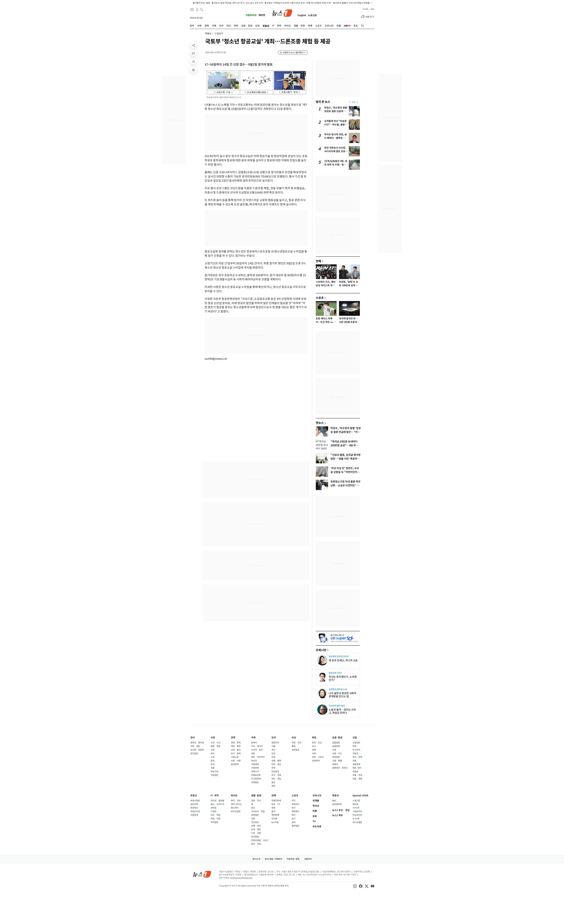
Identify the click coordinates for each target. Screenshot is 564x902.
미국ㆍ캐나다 (257, 746)
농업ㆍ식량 (236, 760)
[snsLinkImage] (355, 886)
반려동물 (255, 836)
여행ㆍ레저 (256, 826)
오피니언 (321, 650)
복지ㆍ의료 (236, 800)
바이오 (234, 795)
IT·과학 (215, 795)
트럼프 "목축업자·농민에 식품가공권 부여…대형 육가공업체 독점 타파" (270, 2)
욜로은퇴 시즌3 (335, 673)
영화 (273, 807)
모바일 (213, 807)
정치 (192, 737)
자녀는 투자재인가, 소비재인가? (342, 678)
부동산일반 (195, 800)
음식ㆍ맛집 (256, 844)
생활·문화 (256, 795)
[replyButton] (193, 53)
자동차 (355, 753)
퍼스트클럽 (357, 822)
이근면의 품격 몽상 (337, 705)
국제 (253, 737)
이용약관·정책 (293, 859)
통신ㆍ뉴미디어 (217, 804)
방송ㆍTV (275, 804)
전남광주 (275, 771)
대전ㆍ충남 (276, 764)
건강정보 (255, 822)
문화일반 (255, 815)
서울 (273, 746)
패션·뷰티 (356, 768)
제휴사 (335, 795)
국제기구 (255, 771)
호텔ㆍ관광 (357, 775)
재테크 (335, 764)
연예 (318, 261)
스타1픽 (355, 807)
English (302, 15)
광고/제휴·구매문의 (273, 859)
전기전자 (356, 750)
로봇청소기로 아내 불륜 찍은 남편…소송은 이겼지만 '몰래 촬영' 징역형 (345, 485)
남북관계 (316, 760)
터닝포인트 (357, 815)
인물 (212, 768)
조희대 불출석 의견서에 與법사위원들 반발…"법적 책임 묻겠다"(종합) (338, 2)
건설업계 (194, 815)
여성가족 (214, 771)
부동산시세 (195, 811)
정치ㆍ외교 (317, 742)
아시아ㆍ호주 (257, 750)
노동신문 (312, 15)
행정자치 (275, 742)
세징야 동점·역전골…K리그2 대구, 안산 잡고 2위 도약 (210, 2)
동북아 (254, 742)
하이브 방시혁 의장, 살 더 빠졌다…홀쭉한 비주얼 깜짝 (336, 138)
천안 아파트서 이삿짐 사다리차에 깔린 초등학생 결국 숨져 (336, 151)
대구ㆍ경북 (276, 775)
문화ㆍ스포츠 (318, 757)
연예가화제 (276, 800)
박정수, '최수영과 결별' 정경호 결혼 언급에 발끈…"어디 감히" (336, 111)
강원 (273, 757)
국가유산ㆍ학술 (258, 811)
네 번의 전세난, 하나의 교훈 (343, 660)
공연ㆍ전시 (256, 800)
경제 (233, 737)
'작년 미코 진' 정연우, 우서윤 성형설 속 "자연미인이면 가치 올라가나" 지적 (345, 472)
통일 (294, 746)
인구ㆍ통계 (236, 753)
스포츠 (320, 298)
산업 (354, 737)
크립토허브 (251, 15)
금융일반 (336, 742)
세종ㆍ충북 (276, 760)
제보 (372, 9)
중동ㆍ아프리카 (258, 757)
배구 (294, 815)
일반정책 (194, 804)
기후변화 (255, 768)
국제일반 (255, 782)
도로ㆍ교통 (256, 833)
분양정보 (194, 807)
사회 (213, 737)
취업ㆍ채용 (357, 778)
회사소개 (256, 859)
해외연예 (275, 815)
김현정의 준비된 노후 (338, 689)
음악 (273, 811)
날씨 (212, 764)
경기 (273, 750)
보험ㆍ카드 (337, 753)
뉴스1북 (355, 818)
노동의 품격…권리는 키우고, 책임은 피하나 (342, 711)
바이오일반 (235, 811)
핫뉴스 (320, 423)
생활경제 (356, 764)
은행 (334, 750)
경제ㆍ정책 (236, 742)
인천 (273, 753)
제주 (273, 786)
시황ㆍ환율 (337, 760)
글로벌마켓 (337, 804)
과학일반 (214, 822)
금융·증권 (337, 737)
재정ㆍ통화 (236, 746)
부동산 (208, 33)
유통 (354, 760)
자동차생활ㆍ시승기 (259, 840)
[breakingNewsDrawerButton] (197, 9)
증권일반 (336, 757)
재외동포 (295, 750)
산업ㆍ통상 (236, 750)
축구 (294, 807)
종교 (253, 807)
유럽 (253, 753)
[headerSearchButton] (201, 9)
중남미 (254, 760)
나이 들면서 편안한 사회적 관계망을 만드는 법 (342, 695)
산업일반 (356, 742)
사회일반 (214, 775)
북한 (314, 737)
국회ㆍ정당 (195, 746)
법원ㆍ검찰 (215, 746)
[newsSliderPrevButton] (350, 102)
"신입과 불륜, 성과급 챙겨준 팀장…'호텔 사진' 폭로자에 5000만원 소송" (345, 458)
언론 (253, 818)
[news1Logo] (202, 874)
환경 (212, 760)
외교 (294, 737)
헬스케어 (235, 807)
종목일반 (295, 826)
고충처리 (308, 859)
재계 (354, 746)
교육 (212, 750)
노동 (212, 757)
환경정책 (235, 764)
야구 (294, 800)
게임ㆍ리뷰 (215, 818)
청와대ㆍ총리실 (197, 742)
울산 (273, 782)
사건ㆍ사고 (215, 742)
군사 (314, 746)
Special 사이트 (360, 795)
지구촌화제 (256, 778)
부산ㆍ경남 (276, 778)
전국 (273, 737)
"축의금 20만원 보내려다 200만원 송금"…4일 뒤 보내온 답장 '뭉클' (344, 445)
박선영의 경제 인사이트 (339, 656)
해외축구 (295, 811)
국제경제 (255, 764)
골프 (294, 822)
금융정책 (336, 746)
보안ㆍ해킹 (215, 815)
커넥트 (366, 9)
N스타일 (275, 822)
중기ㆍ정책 (357, 757)
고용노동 (235, 757)
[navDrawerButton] (192, 9)
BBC (334, 800)
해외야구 (295, 804)
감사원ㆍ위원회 (197, 750)
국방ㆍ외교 (296, 742)
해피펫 (261, 15)
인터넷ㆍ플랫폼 (217, 800)
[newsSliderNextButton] (357, 102)
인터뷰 (274, 818)
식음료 (355, 771)
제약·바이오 (236, 804)
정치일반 (194, 753)
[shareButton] (193, 45)
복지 (212, 753)
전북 (273, 768)
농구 (294, 818)
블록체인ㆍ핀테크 (340, 768)
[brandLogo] (282, 12)
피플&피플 (255, 775)
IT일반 (213, 811)
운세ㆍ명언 (256, 829)
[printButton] (193, 70)
